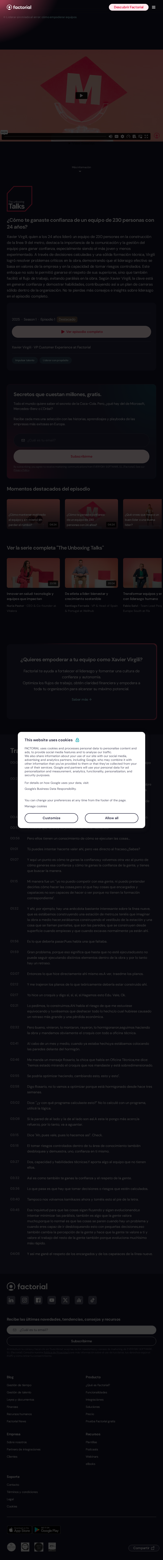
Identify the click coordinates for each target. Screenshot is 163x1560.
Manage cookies (36, 806)
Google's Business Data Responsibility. (50, 789)
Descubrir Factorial (128, 7)
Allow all (111, 818)
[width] (19, 7)
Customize (51, 818)
